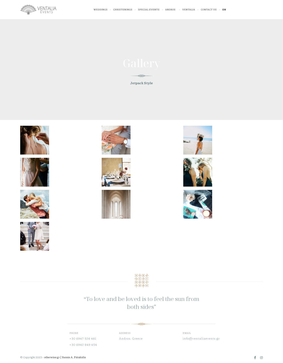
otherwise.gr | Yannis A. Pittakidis (65, 357)
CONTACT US (209, 9)
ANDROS (170, 9)
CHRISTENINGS (122, 9)
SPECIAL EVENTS (148, 9)
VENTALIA (188, 9)
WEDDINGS (100, 9)
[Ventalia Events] (38, 10)
